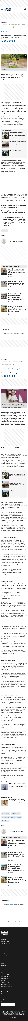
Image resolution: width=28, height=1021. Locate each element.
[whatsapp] (5, 41)
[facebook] (7, 41)
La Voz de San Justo (15, 241)
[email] (12, 41)
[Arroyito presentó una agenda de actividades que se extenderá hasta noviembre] (4, 271)
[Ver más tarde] (2, 41)
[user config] (25, 9)
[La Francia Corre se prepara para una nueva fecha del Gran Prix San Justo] (4, 284)
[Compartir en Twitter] (10, 41)
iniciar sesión (10, 333)
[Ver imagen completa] (25, 55)
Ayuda (24, 1014)
